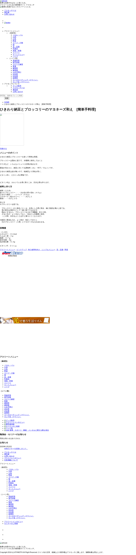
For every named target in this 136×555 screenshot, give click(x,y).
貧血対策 (16, 60)
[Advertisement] (64, 272)
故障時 (15, 78)
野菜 (14, 41)
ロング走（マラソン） (21, 82)
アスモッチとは (10, 10)
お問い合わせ (9, 14)
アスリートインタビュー (13, 521)
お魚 (14, 39)
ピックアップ (22, 250)
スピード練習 (18, 64)
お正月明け (17, 72)
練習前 (15, 68)
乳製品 (15, 49)
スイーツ (16, 52)
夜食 (14, 66)
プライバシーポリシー (12, 458)
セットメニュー (19, 54)
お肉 (14, 37)
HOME (6, 102)
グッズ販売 (17, 86)
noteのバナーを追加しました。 (16, 448)
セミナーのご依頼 (11, 523)
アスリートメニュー (7, 250)
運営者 (6, 12)
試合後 (15, 76)
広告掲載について (11, 460)
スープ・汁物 (18, 43)
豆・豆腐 (16, 47)
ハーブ (15, 56)
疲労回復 (16, 62)
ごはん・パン (18, 35)
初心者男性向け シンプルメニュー (41, 250)
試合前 (15, 74)
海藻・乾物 (17, 51)
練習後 (15, 70)
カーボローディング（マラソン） (25, 80)
